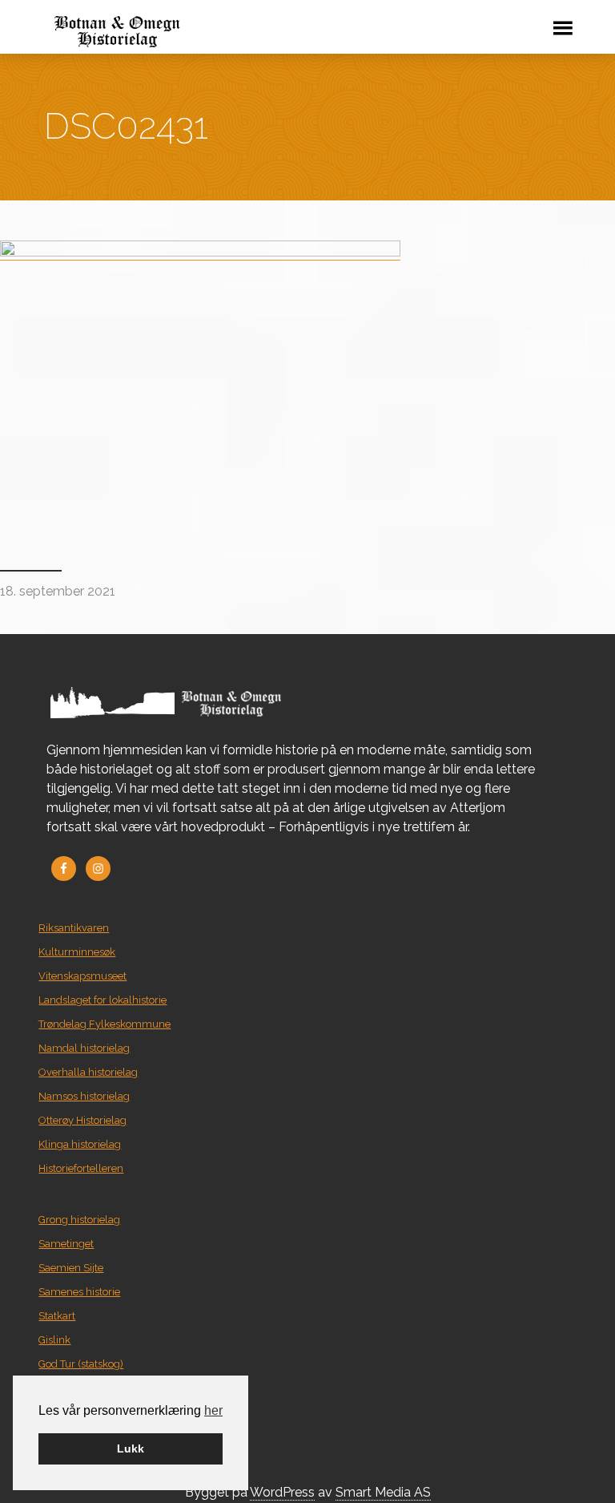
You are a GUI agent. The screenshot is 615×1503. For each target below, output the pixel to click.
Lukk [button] (130, 1448)
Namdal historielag (84, 1048)
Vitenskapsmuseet (82, 976)
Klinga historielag (79, 1144)
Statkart (56, 1316)
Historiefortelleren (80, 1168)
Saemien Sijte (70, 1268)
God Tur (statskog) (80, 1364)
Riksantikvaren (73, 928)
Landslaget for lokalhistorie (102, 1000)
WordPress (282, 1492)
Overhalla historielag (88, 1072)
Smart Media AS (383, 1492)
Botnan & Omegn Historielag (251, 32)
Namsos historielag (84, 1096)
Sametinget (66, 1244)
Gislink (54, 1340)
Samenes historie (79, 1292)
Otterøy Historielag (82, 1120)
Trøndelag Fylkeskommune (104, 1024)
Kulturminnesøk (76, 952)
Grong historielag (79, 1220)
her (213, 1410)
